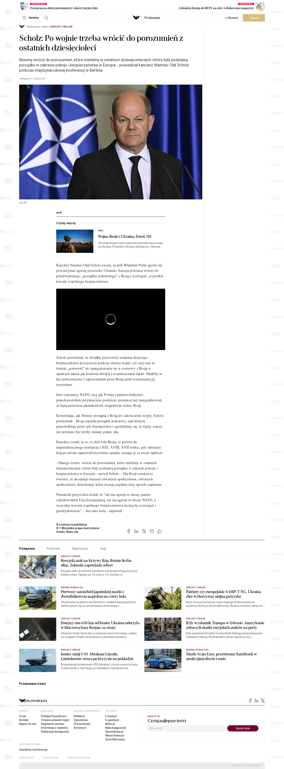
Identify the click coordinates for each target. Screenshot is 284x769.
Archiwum (80, 727)
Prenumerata (82, 723)
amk (59, 212)
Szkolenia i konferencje (33, 749)
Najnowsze (80, 548)
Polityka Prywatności (53, 716)
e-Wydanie (231, 17)
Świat (45, 26)
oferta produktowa (78, 757)
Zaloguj (253, 17)
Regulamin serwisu (52, 723)
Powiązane (27, 548)
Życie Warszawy (115, 739)
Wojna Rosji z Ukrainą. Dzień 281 (124, 236)
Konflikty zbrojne (61, 26)
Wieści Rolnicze (114, 735)
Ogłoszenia (81, 720)
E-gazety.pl (112, 720)
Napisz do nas (27, 723)
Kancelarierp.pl (114, 731)
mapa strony (26, 757)
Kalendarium (50, 757)
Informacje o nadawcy (54, 727)
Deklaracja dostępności (55, 731)
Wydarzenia (152, 18)
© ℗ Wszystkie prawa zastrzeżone (77, 528)
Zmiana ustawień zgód (55, 720)
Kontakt (24, 720)
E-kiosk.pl (111, 716)
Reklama (79, 716)
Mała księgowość (115, 727)
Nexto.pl (110, 723)
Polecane (53, 548)
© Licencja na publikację (71, 524)
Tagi (103, 548)
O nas (22, 716)
